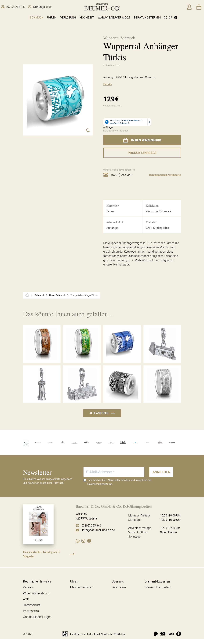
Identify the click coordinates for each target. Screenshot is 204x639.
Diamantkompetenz (158, 587)
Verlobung (68, 17)
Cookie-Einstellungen (37, 617)
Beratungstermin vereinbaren (165, 174)
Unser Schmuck (57, 295)
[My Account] (189, 7)
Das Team (119, 587)
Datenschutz (31, 605)
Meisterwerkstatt (81, 587)
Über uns (118, 581)
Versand (28, 587)
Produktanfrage (142, 153)
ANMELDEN (161, 472)
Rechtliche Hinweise (37, 581)
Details (107, 84)
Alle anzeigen (102, 413)
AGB (26, 599)
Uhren (51, 17)
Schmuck (36, 17)
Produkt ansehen (41, 356)
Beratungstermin (147, 17)
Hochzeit (87, 17)
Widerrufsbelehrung (36, 593)
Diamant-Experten (157, 581)
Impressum (31, 611)
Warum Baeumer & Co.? (114, 17)
